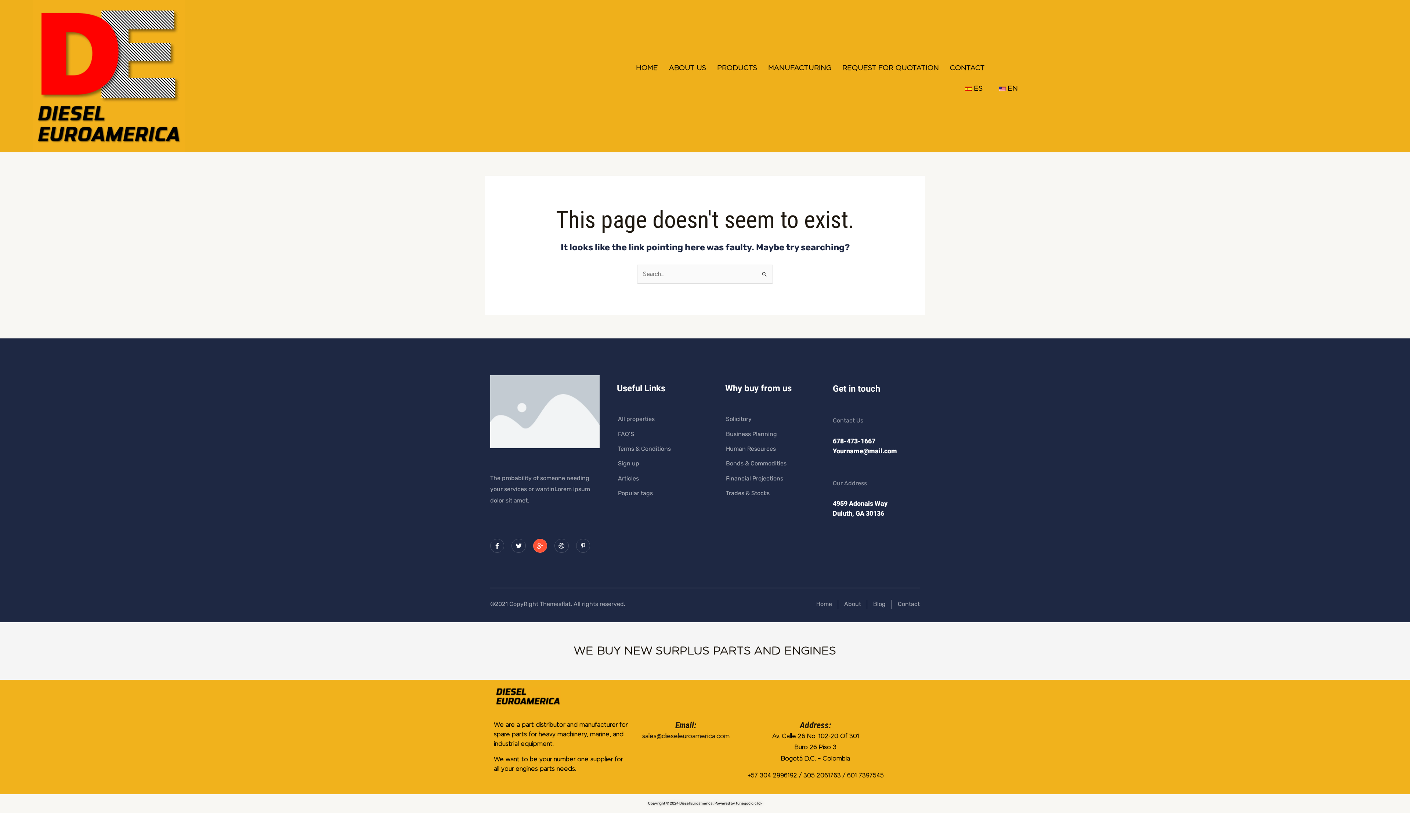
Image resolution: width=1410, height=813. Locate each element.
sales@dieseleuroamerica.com (686, 736)
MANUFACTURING (799, 68)
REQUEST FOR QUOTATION (890, 68)
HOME (647, 68)
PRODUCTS (737, 68)
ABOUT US (687, 68)
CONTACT (967, 68)
